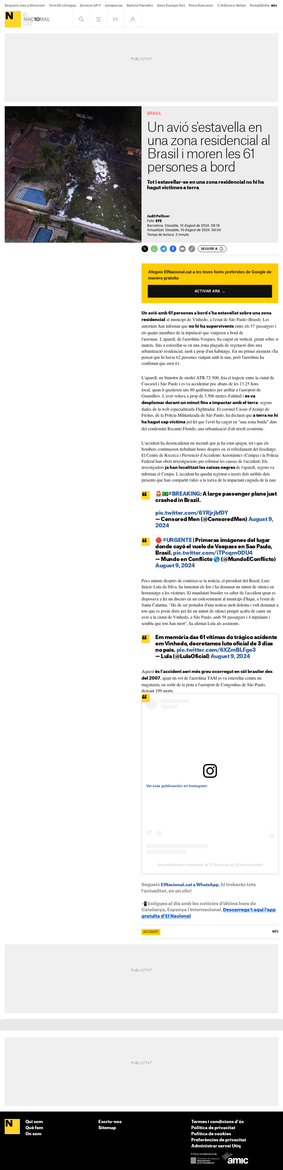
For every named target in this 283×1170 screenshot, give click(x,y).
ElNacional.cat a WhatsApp (190, 885)
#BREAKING (184, 494)
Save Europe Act (171, 5)
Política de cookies (211, 1134)
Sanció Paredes (140, 5)
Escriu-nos (110, 1122)
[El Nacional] (13, 19)
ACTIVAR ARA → (210, 291)
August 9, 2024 (175, 565)
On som (33, 1134)
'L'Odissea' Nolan (231, 5)
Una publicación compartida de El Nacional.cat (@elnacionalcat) (210, 864)
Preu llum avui (201, 5)
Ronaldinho (260, 5)
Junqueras (114, 5)
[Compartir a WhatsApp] (154, 248)
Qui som (34, 1122)
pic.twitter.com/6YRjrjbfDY (191, 513)
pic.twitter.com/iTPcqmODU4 (213, 553)
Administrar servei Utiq (216, 1146)
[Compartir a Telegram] (163, 248)
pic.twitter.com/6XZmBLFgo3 (216, 650)
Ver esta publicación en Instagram (176, 786)
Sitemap (107, 1128)
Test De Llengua (62, 5)
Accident (151, 932)
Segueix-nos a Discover (25, 5)
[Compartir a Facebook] (173, 248)
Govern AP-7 (90, 5)
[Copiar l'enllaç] (191, 248)
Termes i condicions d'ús (217, 1122)
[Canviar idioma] (115, 19)
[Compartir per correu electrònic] (182, 248)
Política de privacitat (213, 1128)
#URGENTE (177, 540)
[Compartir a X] (145, 248)
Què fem (34, 1128)
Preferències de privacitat (218, 1140)
